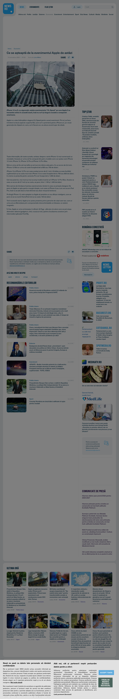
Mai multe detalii (16, 682)
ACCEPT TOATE (106, 672)
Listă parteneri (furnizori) (62, 694)
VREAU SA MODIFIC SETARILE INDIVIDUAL (105, 682)
